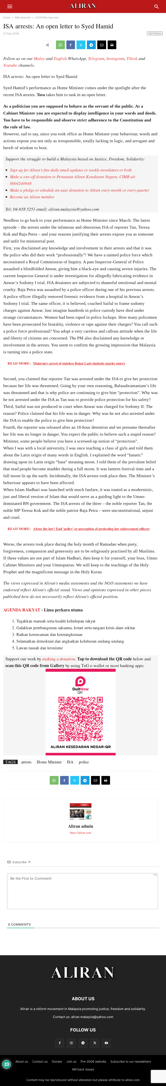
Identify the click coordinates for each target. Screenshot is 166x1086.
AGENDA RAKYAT (21, 610)
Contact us (40, 1061)
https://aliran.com (80, 833)
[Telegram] (91, 44)
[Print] (112, 44)
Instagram (115, 58)
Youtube (10, 65)
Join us (71, 1061)
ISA (70, 762)
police (84, 762)
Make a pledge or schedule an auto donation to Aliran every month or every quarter (79, 190)
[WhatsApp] (60, 44)
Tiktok (131, 58)
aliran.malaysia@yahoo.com (92, 1017)
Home (6, 17)
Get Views (155, 33)
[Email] (101, 44)
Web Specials (23, 17)
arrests (26, 762)
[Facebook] (70, 44)
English (60, 58)
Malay (39, 58)
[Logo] (83, 986)
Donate (57, 1061)
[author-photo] (80, 819)
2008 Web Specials (47, 17)
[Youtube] (106, 1043)
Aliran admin (80, 826)
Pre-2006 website (93, 1061)
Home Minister (49, 762)
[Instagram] (71, 1043)
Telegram (96, 58)
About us (21, 1061)
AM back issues (83, 1069)
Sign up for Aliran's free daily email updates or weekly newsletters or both (71, 170)
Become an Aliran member (32, 196)
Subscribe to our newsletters (130, 1061)
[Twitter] (81, 44)
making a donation (58, 659)
